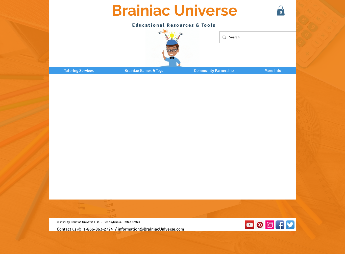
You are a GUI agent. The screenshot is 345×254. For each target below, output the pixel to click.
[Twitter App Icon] (290, 224)
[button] (281, 10)
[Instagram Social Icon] (269, 224)
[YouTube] (249, 224)
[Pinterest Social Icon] (259, 224)
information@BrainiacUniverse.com (151, 229)
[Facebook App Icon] (280, 224)
